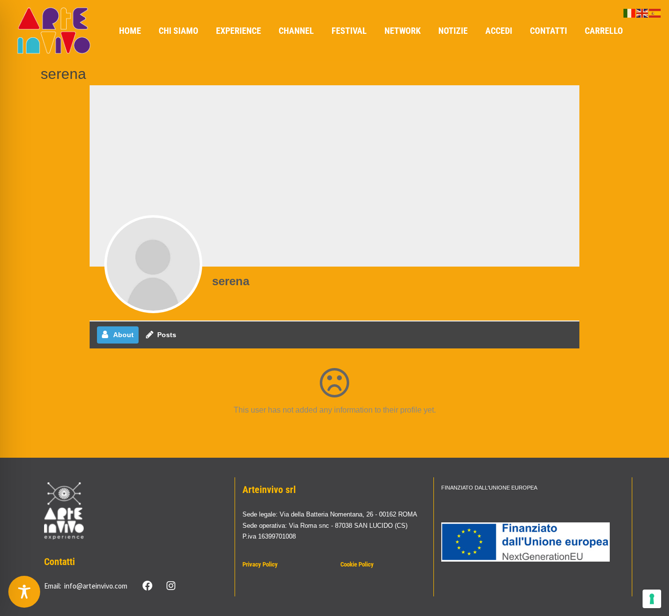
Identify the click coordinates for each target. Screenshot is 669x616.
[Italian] (629, 12)
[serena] (153, 264)
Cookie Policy (357, 564)
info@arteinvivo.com (95, 586)
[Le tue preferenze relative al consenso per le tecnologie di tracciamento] (652, 599)
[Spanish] (655, 12)
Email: (52, 586)
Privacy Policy (260, 564)
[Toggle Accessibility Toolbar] (24, 592)
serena (230, 281)
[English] (642, 12)
